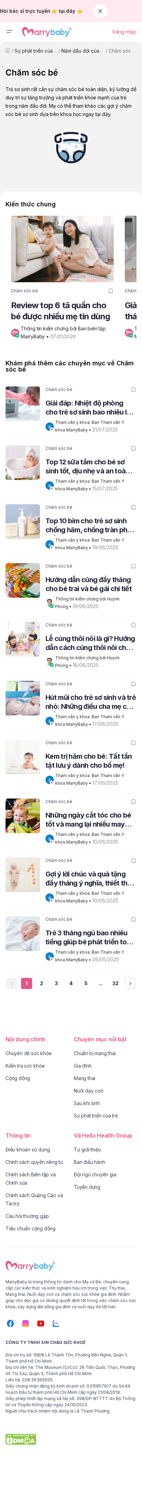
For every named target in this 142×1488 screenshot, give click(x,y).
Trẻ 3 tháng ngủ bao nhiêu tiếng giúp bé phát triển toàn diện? (89, 938)
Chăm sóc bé (124, 51)
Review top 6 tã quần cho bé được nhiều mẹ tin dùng (60, 310)
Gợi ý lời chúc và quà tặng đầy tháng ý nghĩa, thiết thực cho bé (90, 879)
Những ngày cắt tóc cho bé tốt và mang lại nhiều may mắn (88, 820)
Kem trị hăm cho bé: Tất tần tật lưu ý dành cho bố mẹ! (88, 760)
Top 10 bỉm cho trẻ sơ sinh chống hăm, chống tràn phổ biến (88, 526)
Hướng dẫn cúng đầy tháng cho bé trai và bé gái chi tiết (88, 584)
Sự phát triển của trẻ (37, 51)
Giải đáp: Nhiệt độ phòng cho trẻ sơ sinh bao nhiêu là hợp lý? (87, 408)
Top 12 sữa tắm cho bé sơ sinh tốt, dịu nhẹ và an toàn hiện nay (87, 467)
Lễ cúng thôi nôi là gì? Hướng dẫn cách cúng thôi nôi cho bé (90, 643)
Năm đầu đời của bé (84, 51)
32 (115, 983)
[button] (10, 31)
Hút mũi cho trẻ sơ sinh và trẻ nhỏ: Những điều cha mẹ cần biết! (90, 702)
